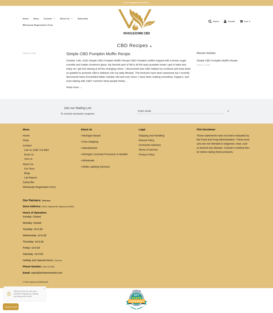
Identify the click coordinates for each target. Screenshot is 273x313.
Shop (36, 18)
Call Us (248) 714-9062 (36, 150)
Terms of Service (148, 149)
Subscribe (83, 18)
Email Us (29, 154)
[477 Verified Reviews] (136, 310)
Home (26, 18)
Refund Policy (146, 140)
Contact (48, 18)
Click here (58, 261)
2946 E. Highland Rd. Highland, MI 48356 (58, 207)
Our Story (29, 168)
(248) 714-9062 (49, 267)
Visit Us (28, 159)
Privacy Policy (147, 154)
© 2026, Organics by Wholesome (35, 282)
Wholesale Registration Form (38, 25)
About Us (65, 18)
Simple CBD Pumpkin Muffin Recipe (98, 54)
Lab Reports (30, 177)
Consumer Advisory (150, 145)
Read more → (74, 87)
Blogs (27, 173)
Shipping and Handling (151, 135)
